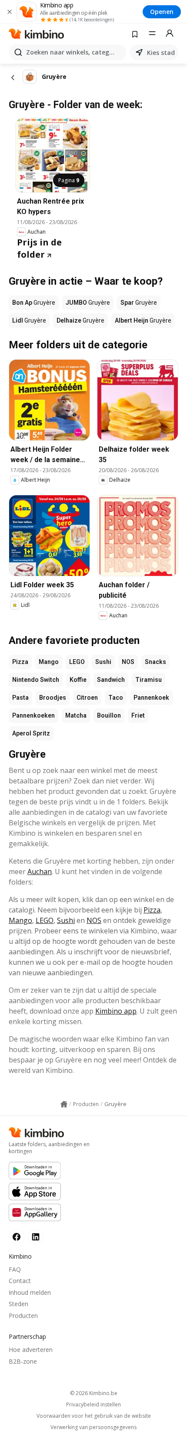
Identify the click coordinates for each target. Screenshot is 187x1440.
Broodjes (52, 697)
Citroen (87, 697)
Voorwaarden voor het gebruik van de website (94, 1416)
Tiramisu (148, 679)
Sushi (103, 661)
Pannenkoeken (33, 715)
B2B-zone (23, 1361)
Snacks (155, 661)
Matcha (76, 715)
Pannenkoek (151, 697)
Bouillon (109, 715)
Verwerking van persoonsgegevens (93, 1427)
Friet (138, 715)
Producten (23, 1315)
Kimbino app (116, 1011)
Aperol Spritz (31, 733)
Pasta (20, 697)
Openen (162, 11)
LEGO (77, 661)
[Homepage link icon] (63, 1104)
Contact (20, 1281)
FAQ (15, 1269)
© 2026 (93, 1393)
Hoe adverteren (31, 1349)
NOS (128, 661)
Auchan (39, 871)
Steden (18, 1304)
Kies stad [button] (161, 52)
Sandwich (111, 679)
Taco (115, 697)
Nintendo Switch (35, 679)
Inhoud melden (30, 1292)
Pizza (20, 661)
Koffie (78, 679)
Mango (49, 661)
